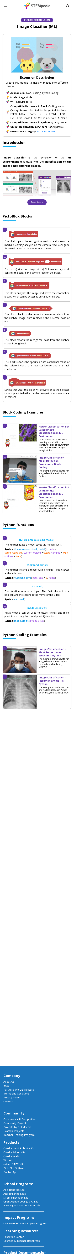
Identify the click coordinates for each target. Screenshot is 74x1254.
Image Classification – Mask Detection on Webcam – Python (52, 652)
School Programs (18, 1183)
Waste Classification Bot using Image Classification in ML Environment (54, 492)
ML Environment (46, 131)
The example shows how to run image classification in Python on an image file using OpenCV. (54, 690)
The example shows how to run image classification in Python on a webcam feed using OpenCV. (54, 662)
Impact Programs (18, 1217)
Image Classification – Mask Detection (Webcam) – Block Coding (52, 462)
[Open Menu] (5, 5)
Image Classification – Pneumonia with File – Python (52, 681)
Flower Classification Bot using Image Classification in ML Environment (54, 431)
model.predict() (37, 608)
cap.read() (37, 586)
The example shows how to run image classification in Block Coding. (54, 473)
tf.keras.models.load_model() (37, 539)
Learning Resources (21, 1231)
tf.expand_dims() (37, 565)
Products (11, 1142)
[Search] (68, 6)
